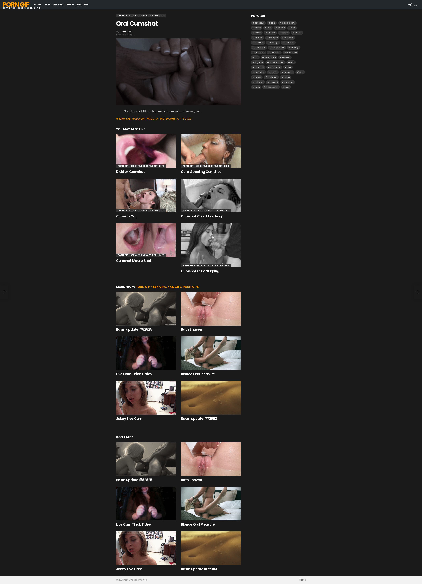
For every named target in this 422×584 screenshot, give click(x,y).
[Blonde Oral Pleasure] (211, 353)
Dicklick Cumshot (130, 171)
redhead (272, 77)
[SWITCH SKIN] (410, 4)
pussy (258, 77)
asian (258, 27)
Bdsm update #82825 (134, 329)
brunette (289, 37)
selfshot (259, 82)
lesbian (286, 57)
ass (269, 27)
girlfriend (259, 52)
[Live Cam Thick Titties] (146, 353)
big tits (298, 32)
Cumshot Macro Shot (133, 260)
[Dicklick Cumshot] (146, 151)
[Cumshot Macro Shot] (146, 240)
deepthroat (278, 47)
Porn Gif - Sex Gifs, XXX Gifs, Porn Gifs (141, 166)
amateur (259, 22)
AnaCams (82, 4)
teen (257, 87)
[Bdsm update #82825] (146, 309)
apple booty (288, 22)
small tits (289, 82)
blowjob (124, 118)
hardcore (291, 52)
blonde (259, 37)
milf (292, 62)
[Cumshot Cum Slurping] (211, 245)
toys (287, 87)
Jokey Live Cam (129, 418)
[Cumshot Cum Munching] (211, 195)
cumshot (174, 118)
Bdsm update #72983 (199, 418)
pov (301, 72)
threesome (272, 87)
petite (274, 72)
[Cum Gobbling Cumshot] (211, 151)
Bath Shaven (191, 329)
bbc (293, 27)
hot (256, 57)
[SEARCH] (416, 4)
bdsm (258, 32)
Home (37, 4)
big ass (271, 32)
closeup (139, 118)
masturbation (277, 62)
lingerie (259, 62)
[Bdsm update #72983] (211, 398)
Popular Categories (58, 4)
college (274, 42)
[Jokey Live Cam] (146, 398)
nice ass (259, 67)
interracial (270, 57)
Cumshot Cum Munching (201, 216)
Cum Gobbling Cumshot (201, 171)
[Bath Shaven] (211, 309)
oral (187, 118)
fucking (295, 47)
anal (273, 22)
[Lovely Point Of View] (4, 292)
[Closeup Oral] (146, 195)
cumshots (260, 47)
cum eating (157, 118)
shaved (274, 82)
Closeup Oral (126, 216)
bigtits (285, 32)
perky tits (259, 72)
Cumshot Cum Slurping (200, 271)
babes (281, 27)
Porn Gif (15, 4)
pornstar (288, 72)
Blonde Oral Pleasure (198, 374)
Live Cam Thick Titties (134, 374)
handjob (275, 52)
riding (287, 77)
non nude (275, 67)
